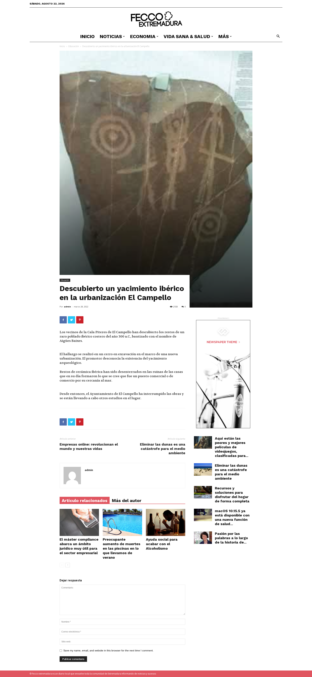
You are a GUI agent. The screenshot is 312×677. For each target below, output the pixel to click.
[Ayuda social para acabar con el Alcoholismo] (165, 522)
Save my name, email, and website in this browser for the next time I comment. (108, 650)
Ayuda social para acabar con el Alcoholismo (161, 544)
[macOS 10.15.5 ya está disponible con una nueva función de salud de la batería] (203, 515)
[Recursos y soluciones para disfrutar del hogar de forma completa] (203, 492)
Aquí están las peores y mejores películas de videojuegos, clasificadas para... (231, 447)
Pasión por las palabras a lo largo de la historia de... (231, 537)
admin (67, 306)
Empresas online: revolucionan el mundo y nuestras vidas (89, 446)
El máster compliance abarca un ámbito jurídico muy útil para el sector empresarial (79, 546)
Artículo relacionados (84, 500)
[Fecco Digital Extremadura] (156, 19)
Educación (73, 46)
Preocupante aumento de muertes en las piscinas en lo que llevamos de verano (121, 548)
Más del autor (126, 500)
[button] (278, 36)
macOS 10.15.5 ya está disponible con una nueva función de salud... (232, 517)
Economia (142, 36)
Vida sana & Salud (187, 36)
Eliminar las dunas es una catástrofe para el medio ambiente (162, 448)
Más (223, 36)
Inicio (87, 36)
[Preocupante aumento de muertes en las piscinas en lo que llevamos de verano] (122, 522)
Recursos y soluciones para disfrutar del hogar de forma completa (232, 494)
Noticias (111, 36)
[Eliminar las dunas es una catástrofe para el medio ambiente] (203, 469)
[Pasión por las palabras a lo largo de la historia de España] (203, 537)
